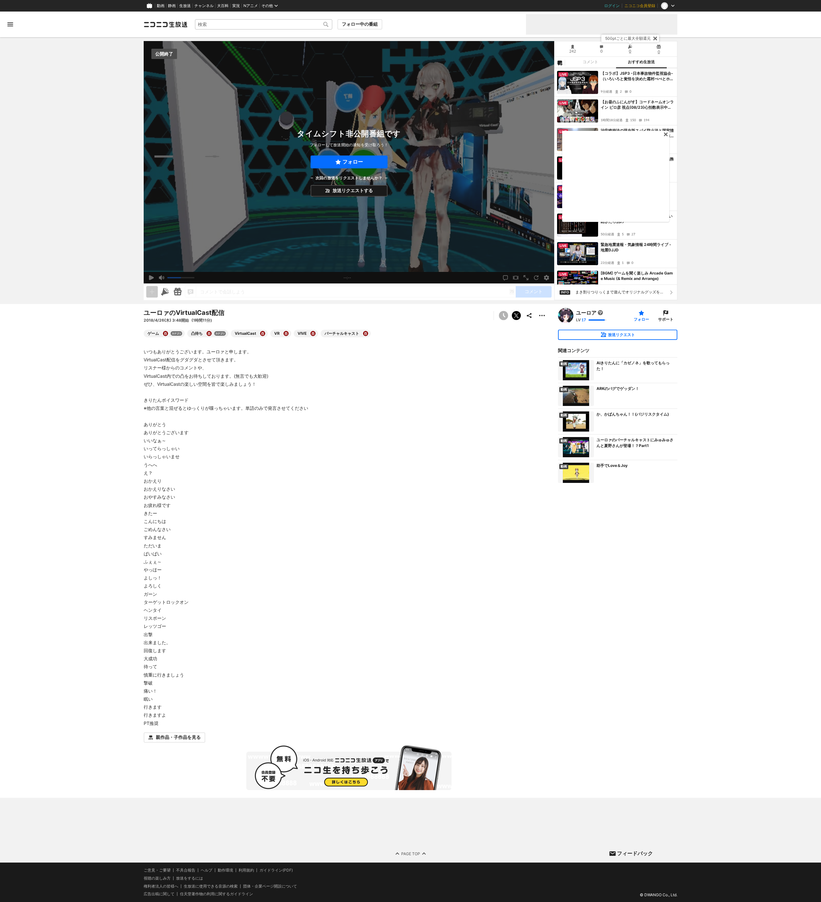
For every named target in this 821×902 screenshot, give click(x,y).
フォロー (353, 161)
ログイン (612, 6)
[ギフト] (177, 292)
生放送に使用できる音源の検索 (211, 886)
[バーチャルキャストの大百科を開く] (365, 333)
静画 (172, 6)
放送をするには (189, 878)
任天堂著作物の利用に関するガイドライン (216, 894)
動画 (161, 6)
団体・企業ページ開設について (270, 886)
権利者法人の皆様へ (161, 885)
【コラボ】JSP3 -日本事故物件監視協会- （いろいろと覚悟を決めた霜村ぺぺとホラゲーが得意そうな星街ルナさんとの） (637, 76)
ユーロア (586, 312)
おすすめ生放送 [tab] (641, 62)
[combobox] (263, 24)
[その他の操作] (541, 315)
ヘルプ (206, 870)
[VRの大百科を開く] (286, 333)
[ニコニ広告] (165, 292)
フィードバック (635, 853)
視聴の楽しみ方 (157, 878)
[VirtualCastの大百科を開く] (262, 333)
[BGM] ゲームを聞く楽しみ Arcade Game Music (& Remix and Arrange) (637, 276)
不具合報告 (185, 870)
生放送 (185, 6)
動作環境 (225, 870)
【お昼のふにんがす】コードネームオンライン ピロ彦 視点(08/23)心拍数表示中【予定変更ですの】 (637, 104)
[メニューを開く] (10, 24)
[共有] (529, 315)
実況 (236, 6)
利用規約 (246, 870)
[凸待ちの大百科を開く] (209, 333)
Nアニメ (250, 6)
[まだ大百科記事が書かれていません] (600, 312)
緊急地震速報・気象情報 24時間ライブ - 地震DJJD (636, 247)
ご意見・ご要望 (157, 870)
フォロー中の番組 (360, 24)
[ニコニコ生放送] (165, 24)
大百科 (223, 6)
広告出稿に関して (159, 893)
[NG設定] (559, 62)
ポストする (516, 315)
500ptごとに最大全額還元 (628, 38)
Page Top (410, 853)
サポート (665, 319)
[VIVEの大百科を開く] (313, 333)
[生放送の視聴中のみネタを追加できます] (152, 292)
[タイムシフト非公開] (503, 315)
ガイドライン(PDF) (276, 870)
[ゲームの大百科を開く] (165, 333)
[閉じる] (655, 38)
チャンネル (204, 6)
